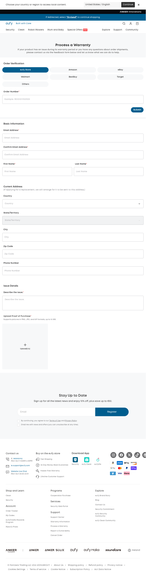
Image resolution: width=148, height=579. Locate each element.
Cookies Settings (16, 569)
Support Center (57, 517)
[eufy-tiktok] (137, 455)
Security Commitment (104, 509)
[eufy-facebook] (121, 455)
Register (112, 412)
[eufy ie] (10, 23)
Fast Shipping (46, 459)
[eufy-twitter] (129, 455)
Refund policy (96, 565)
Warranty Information (60, 522)
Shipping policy (76, 565)
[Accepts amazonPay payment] (113, 463)
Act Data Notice (102, 569)
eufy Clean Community (105, 520)
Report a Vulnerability (60, 531)
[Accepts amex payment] (120, 463)
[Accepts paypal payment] (127, 468)
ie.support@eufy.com (20, 465)
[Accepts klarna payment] (127, 473)
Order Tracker (12, 511)
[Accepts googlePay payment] (113, 468)
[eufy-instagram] (113, 455)
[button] (138, 4)
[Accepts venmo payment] (113, 473)
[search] (124, 23)
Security (9, 500)
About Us (58, 565)
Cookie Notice (58, 569)
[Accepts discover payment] (134, 463)
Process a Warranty (59, 526)
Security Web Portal (59, 506)
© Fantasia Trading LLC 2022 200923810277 (29, 565)
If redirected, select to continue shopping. (73, 17)
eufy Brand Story (102, 495)
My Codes (10, 515)
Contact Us (100, 505)
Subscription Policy (80, 569)
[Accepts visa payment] (120, 473)
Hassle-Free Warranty (50, 471)
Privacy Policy (71, 421)
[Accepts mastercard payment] (120, 468)
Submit (137, 110)
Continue (128, 5)
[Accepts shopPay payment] (134, 468)
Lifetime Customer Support (52, 476)
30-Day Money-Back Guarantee (54, 465)
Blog (97, 500)
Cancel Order (56, 535)
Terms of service (38, 569)
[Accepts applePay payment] (127, 463)
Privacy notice (115, 565)
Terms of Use (55, 421)
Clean (8, 495)
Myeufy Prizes (12, 527)
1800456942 (17, 458)
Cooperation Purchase (61, 495)
